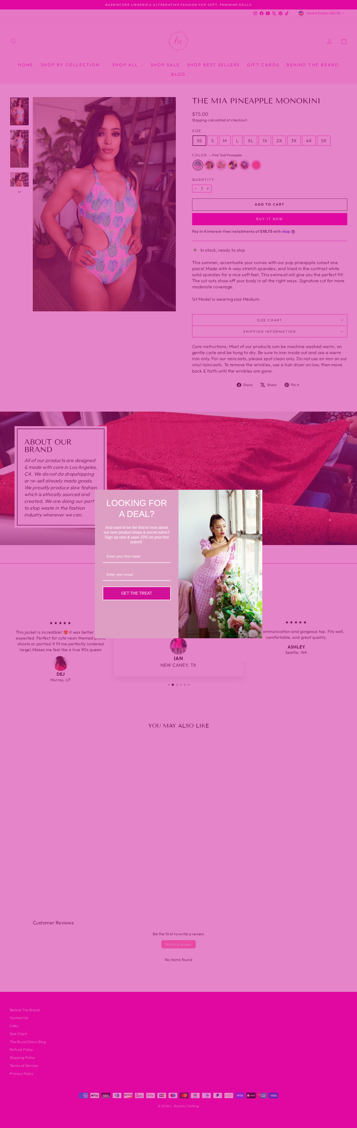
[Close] (256, 495)
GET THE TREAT (136, 593)
